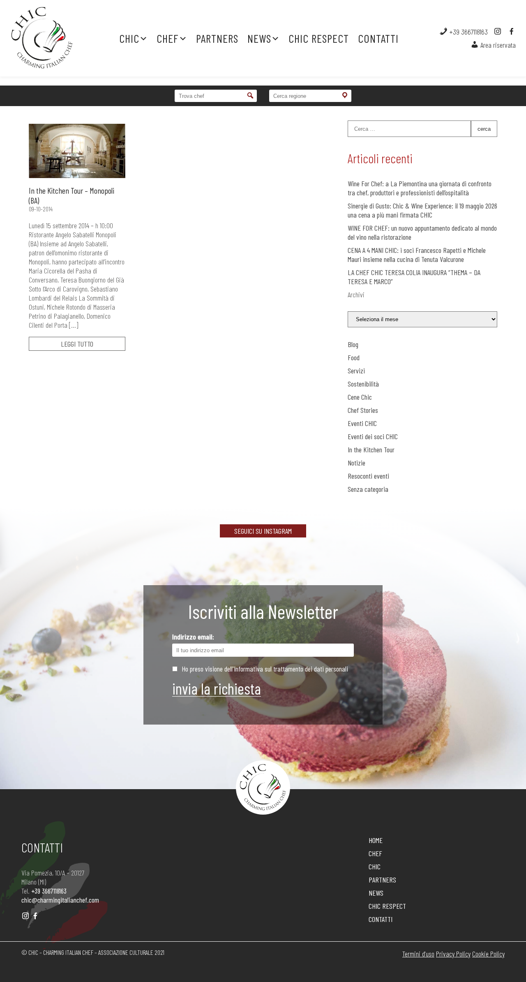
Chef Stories (363, 410)
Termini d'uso (418, 953)
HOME (376, 840)
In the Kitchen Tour (371, 449)
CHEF (168, 38)
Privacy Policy (453, 953)
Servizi (356, 370)
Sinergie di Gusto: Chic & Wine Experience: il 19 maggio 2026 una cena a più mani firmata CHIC (422, 210)
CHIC (129, 38)
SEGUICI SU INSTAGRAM (263, 530)
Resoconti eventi (368, 475)
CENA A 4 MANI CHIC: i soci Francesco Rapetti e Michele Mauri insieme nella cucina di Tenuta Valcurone (417, 255)
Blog (353, 344)
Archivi (356, 294)
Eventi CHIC (362, 423)
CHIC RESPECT (318, 38)
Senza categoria (368, 488)
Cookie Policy (488, 953)
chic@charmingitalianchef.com (60, 899)
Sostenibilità (363, 383)
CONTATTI (378, 38)
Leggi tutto (77, 343)
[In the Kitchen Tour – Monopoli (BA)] (77, 151)
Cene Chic (360, 396)
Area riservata (497, 44)
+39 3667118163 (468, 31)
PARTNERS (217, 38)
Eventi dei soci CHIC (373, 436)
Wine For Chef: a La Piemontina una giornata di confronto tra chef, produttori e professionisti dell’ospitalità (419, 188)
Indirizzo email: (193, 636)
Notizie (356, 462)
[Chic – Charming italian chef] (52, 38)
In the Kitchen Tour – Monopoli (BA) (71, 195)
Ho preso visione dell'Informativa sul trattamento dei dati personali (265, 668)
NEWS (259, 38)
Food (354, 357)
